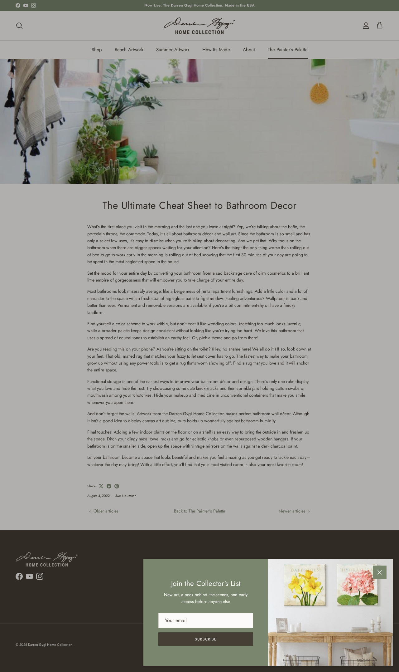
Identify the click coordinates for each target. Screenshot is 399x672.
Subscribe (206, 639)
